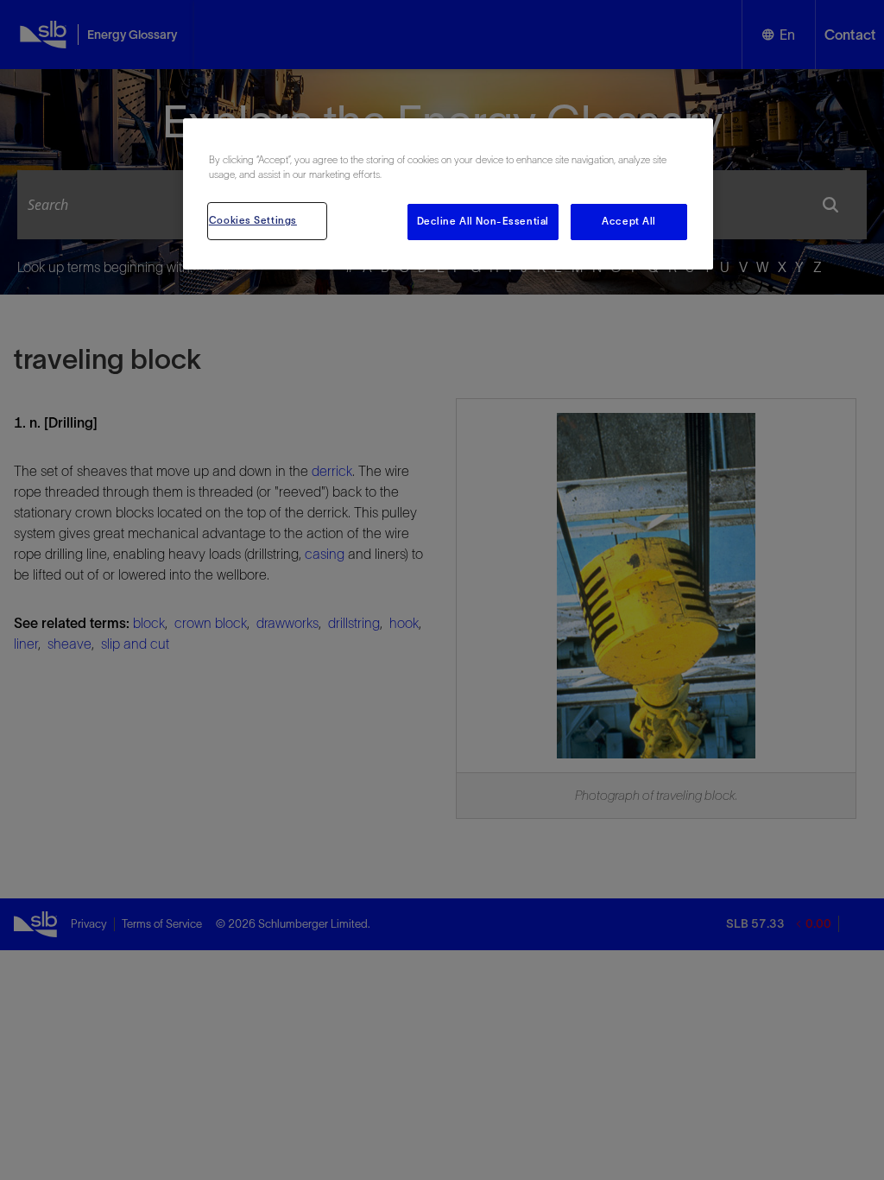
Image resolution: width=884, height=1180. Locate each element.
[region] (448, 194)
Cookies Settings (253, 220)
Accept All (629, 221)
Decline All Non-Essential (483, 221)
